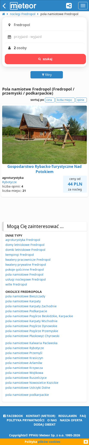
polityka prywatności (25, 420)
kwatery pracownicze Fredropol (28, 260)
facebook (14, 416)
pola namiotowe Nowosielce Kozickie (31, 383)
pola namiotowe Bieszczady (25, 296)
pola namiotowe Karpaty (23, 301)
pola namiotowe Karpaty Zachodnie (31, 306)
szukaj (47, 59)
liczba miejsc (64, 100)
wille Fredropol (16, 284)
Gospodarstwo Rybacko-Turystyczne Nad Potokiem (44, 169)
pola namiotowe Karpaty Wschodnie (31, 321)
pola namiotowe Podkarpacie (26, 311)
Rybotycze (9, 182)
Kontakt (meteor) (40, 416)
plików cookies (49, 442)
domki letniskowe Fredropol (25, 250)
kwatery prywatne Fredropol (25, 264)
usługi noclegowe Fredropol (25, 279)
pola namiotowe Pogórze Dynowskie (31, 326)
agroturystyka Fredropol (22, 240)
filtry (48, 75)
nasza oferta (71, 420)
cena (49, 100)
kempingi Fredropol (19, 255)
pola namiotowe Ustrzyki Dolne (27, 388)
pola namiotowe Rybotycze (24, 348)
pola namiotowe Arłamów (23, 363)
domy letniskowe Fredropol (24, 245)
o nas (52, 420)
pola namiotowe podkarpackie (27, 395)
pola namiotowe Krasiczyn (24, 358)
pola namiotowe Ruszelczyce (26, 378)
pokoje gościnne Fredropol (24, 269)
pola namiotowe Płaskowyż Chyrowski (32, 336)
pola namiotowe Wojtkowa (24, 373)
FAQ (83, 416)
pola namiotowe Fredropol (24, 274)
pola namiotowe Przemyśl (23, 353)
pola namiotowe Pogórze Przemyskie (31, 331)
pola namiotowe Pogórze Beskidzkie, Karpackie (39, 316)
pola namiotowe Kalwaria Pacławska (31, 343)
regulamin (67, 416)
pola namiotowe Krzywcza (24, 368)
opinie (80, 100)
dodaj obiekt (45, 424)
